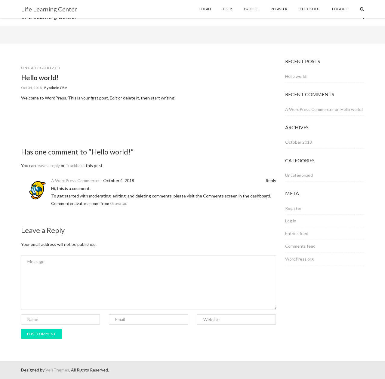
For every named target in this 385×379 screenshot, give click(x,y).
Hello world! (296, 76)
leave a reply (48, 165)
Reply (271, 180)
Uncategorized (41, 68)
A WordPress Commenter (75, 180)
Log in (290, 220)
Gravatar (118, 203)
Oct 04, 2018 (31, 87)
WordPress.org (299, 258)
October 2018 (298, 142)
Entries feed (296, 233)
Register (293, 208)
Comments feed (300, 246)
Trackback (75, 165)
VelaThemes (57, 369)
